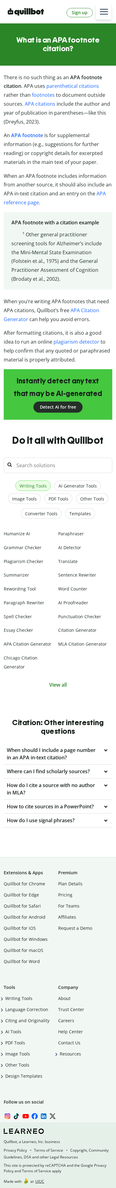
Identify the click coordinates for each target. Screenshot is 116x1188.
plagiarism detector (76, 341)
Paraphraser (71, 534)
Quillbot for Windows (26, 939)
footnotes (43, 95)
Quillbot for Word (22, 961)
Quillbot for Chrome (24, 884)
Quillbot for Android (24, 917)
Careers (66, 1020)
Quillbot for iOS (20, 928)
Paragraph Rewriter (24, 603)
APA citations (40, 103)
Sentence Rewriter (77, 575)
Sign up (80, 12)
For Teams (68, 906)
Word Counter (72, 589)
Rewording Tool (20, 589)
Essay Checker (18, 630)
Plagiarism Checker (23, 561)
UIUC (39, 1181)
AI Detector (69, 547)
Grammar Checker (22, 547)
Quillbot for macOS (23, 950)
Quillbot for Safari (22, 906)
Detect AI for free (58, 407)
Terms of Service (48, 1150)
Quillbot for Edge (21, 895)
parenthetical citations (72, 86)
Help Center (70, 1032)
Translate (68, 561)
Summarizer (16, 575)
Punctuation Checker (79, 616)
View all (58, 684)
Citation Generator (77, 630)
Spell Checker (18, 616)
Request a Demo (75, 928)
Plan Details (70, 884)
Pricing (65, 895)
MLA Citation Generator (82, 644)
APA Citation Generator (27, 644)
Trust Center (71, 1009)
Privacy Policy (15, 1150)
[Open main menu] (103, 12)
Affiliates (67, 917)
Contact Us (69, 1043)
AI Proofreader (73, 603)
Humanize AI (17, 534)
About (64, 998)
